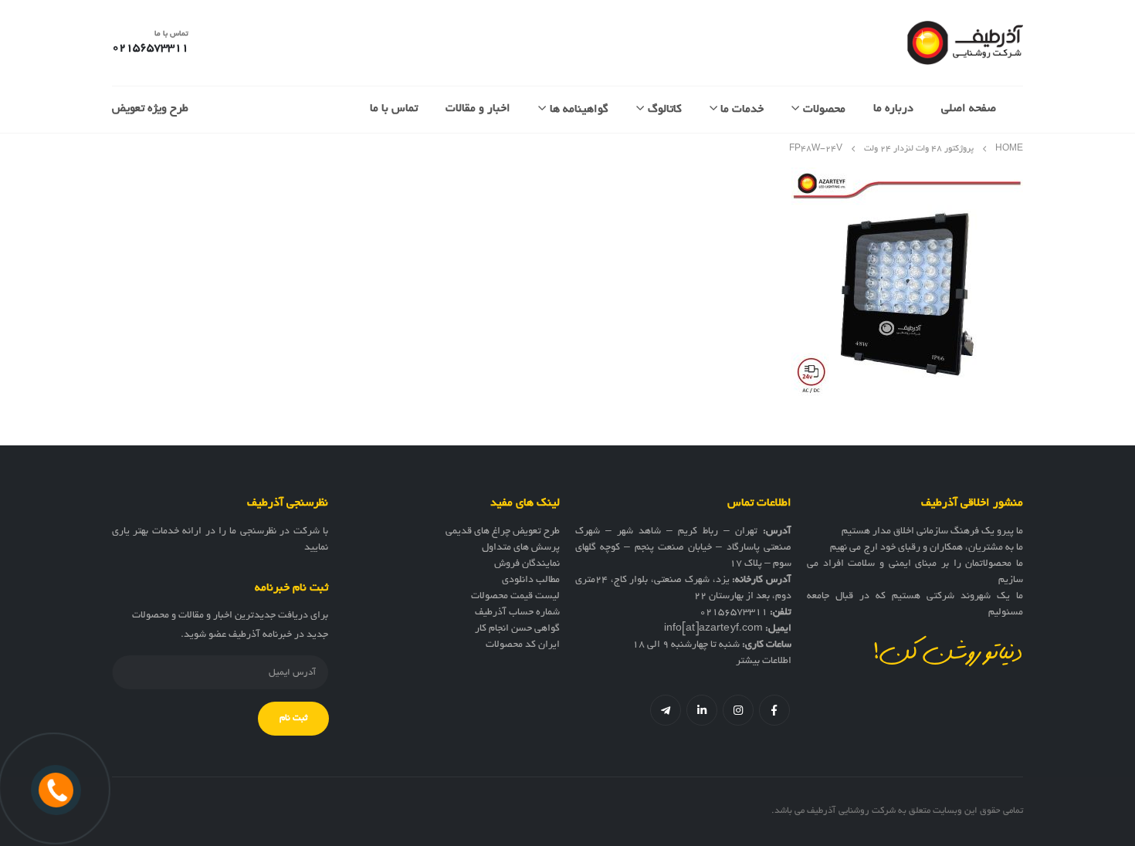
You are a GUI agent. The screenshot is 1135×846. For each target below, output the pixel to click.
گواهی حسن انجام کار (517, 629)
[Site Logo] (965, 43)
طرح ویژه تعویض (150, 109)
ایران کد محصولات (523, 645)
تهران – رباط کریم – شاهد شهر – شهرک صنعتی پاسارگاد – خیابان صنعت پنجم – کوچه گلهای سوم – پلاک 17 (683, 548)
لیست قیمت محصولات (515, 596)
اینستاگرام (738, 710)
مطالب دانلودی (531, 580)
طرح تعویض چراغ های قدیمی (503, 531)
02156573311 (733, 612)
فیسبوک (774, 710)
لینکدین (701, 710)
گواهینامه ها (579, 109)
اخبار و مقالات (478, 109)
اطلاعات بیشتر (763, 661)
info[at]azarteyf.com (713, 629)
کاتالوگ (665, 109)
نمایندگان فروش (527, 564)
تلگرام (665, 710)
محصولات (824, 109)
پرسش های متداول (521, 548)
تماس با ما (394, 109)
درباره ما (893, 109)
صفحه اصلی (968, 109)
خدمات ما (742, 109)
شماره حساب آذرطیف (517, 612)
